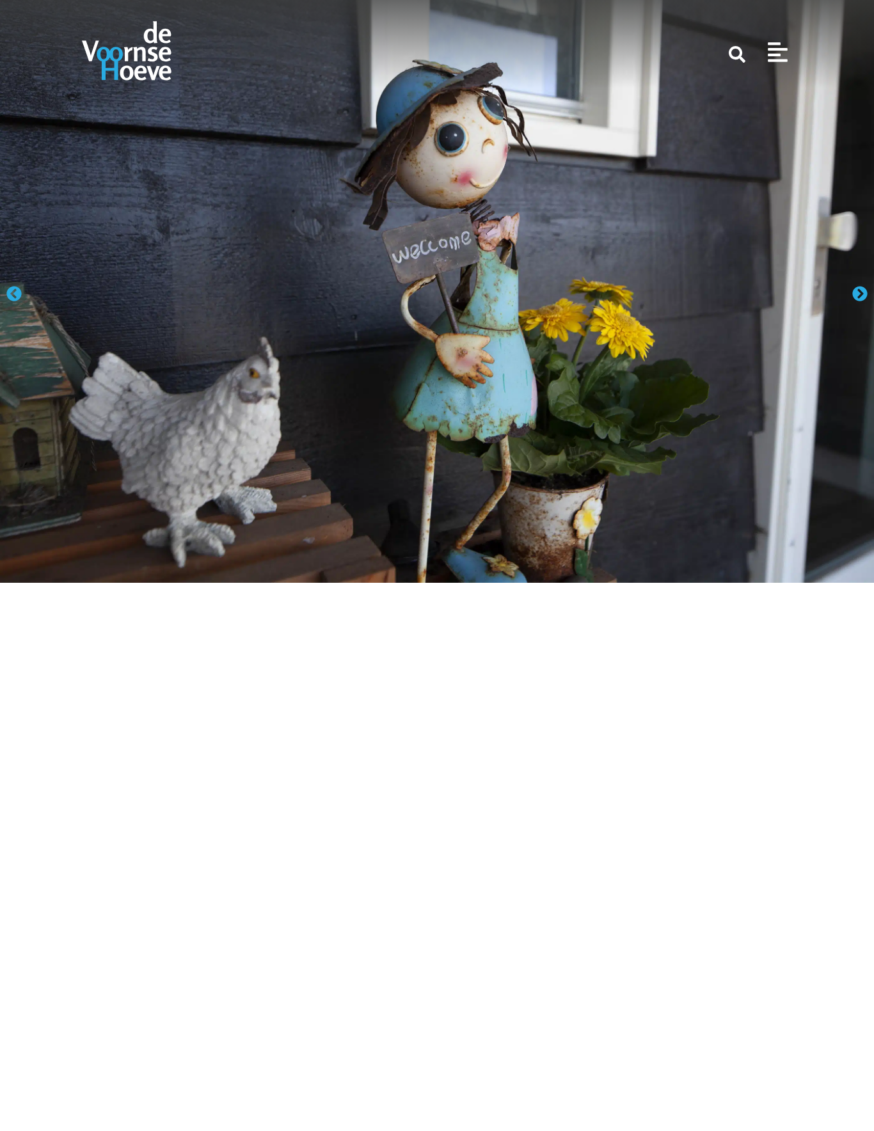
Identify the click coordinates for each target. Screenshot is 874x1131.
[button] (14, 293)
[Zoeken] (737, 54)
